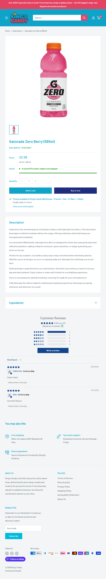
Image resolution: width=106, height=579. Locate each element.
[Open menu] (6, 18)
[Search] (84, 18)
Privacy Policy (64, 486)
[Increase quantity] (35, 181)
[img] (13, 367)
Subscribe (13, 536)
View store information (23, 206)
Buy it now (75, 190)
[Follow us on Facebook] (7, 553)
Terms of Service (65, 478)
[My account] (93, 17)
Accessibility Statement (68, 495)
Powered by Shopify (13, 571)
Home (7, 31)
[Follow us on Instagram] (12, 553)
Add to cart (30, 190)
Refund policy (64, 482)
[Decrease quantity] (22, 181)
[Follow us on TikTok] (17, 553)
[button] (39, 332)
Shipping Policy (64, 490)
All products (17, 31)
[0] (98, 17)
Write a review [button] (53, 350)
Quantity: (13, 181)
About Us (62, 499)
